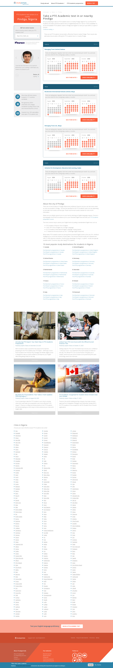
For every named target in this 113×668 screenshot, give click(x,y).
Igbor (45, 479)
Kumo (45, 597)
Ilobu (45, 519)
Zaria (73, 611)
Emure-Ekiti (18, 579)
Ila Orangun (47, 510)
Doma (17, 549)
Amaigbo (17, 461)
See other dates (71, 77)
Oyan (73, 535)
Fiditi (16, 595)
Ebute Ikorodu (19, 558)
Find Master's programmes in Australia (82, 274)
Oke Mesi (74, 503)
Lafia (45, 602)
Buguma (17, 521)
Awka (16, 482)
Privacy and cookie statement (23, 665)
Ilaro (45, 512)
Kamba (46, 567)
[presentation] (16, 58)
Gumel (45, 435)
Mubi (73, 459)
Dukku (17, 551)
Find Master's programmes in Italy (52, 297)
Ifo (44, 466)
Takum (74, 572)
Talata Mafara (76, 574)
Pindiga (60, 12)
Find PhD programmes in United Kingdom (83, 254)
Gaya (16, 609)
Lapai (45, 611)
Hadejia (46, 452)
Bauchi (17, 496)
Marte (74, 445)
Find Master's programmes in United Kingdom (84, 252)
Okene (74, 505)
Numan (74, 477)
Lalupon (46, 609)
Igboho (46, 477)
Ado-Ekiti (17, 440)
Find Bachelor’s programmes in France (53, 284)
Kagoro (46, 563)
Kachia (46, 556)
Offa (73, 486)
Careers (16, 657)
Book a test (91, 3)
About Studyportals (19, 654)
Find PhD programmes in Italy (51, 299)
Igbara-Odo (47, 468)
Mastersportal (46, 655)
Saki (73, 556)
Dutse (17, 553)
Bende (17, 500)
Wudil (73, 602)
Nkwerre (74, 470)
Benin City (18, 503)
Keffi (45, 581)
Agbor (17, 447)
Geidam (17, 614)
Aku (16, 454)
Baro (16, 493)
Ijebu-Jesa (46, 489)
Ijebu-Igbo (46, 486)
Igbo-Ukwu (47, 475)
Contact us (16, 659)
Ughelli (74, 588)
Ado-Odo (17, 442)
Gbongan (17, 611)
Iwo (45, 540)
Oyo (73, 537)
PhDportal (45, 657)
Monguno (75, 454)
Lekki (45, 614)
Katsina (46, 574)
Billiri (16, 507)
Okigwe (74, 507)
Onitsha (74, 519)
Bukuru (17, 523)
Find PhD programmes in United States (53, 265)
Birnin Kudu (18, 512)
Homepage (46, 12)
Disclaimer (73, 637)
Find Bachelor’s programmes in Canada (53, 250)
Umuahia (74, 590)
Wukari (74, 604)
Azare (17, 484)
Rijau (73, 553)
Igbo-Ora (46, 472)
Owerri (74, 530)
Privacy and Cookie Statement (82, 637)
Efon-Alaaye (18, 563)
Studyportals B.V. (41, 637)
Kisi (45, 584)
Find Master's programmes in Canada (53, 252)
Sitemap (97, 637)
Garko (17, 604)
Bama (17, 491)
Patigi (73, 544)
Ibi (44, 459)
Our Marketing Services (20, 655)
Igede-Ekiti (46, 482)
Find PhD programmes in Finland (81, 288)
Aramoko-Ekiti (19, 468)
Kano (45, 570)
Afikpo (17, 445)
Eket (16, 572)
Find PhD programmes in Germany (81, 265)
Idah (45, 461)
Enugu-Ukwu (18, 586)
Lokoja (74, 431)
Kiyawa (46, 586)
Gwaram (46, 445)
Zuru (73, 616)
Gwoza (46, 449)
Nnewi (74, 472)
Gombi (45, 433)
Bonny (17, 519)
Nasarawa (75, 463)
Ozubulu (74, 540)
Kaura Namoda (48, 579)
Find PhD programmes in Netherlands (53, 276)
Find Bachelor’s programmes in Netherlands (55, 273)
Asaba (46, 163)
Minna (74, 447)
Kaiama (46, 565)
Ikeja (45, 496)
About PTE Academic (57, 3)
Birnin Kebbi (18, 510)
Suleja (73, 570)
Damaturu (18, 530)
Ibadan (46, 454)
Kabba (45, 553)
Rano (73, 551)
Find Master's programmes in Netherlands (54, 274)
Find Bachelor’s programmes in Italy (52, 295)
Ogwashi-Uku (75, 496)
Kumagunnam (47, 595)
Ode (73, 484)
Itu (44, 537)
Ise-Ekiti (46, 533)
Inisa (45, 523)
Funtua (17, 597)
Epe (16, 588)
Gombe (46, 431)
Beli (16, 498)
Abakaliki (17, 433)
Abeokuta (18, 435)
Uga (73, 584)
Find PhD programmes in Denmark (81, 299)
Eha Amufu (18, 567)
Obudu (74, 482)
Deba (16, 542)
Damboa (17, 533)
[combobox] (27, 36)
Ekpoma (17, 574)
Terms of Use (92, 637)
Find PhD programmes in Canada (52, 254)
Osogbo (74, 523)
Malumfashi (75, 442)
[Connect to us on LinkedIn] (79, 655)
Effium (17, 560)
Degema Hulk (19, 544)
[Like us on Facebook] (74, 655)
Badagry (17, 489)
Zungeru (74, 614)
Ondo (73, 516)
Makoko (74, 438)
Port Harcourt (76, 547)
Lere (45, 616)
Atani (16, 475)
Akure (17, 456)
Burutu (17, 526)
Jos (45, 551)
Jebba (45, 544)
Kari (45, 572)
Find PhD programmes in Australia (81, 276)
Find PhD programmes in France (52, 288)
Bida (16, 505)
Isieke (45, 535)
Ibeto (45, 456)
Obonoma (75, 479)
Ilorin (45, 521)
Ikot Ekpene (47, 507)
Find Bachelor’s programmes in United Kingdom (85, 250)
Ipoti (45, 528)
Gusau (45, 440)
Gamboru (18, 600)
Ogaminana (75, 489)
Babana (17, 486)
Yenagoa (74, 607)
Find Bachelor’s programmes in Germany (83, 261)
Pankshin (74, 542)
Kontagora (47, 588)
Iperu (45, 526)
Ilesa (45, 514)
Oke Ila (74, 500)
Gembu (17, 616)
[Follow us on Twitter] (74, 660)
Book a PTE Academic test (71, 626)
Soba (73, 563)
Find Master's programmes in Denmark (83, 297)
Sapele (74, 558)
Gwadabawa (47, 442)
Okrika (74, 510)
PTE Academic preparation (75, 3)
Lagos (45, 607)
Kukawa (46, 593)
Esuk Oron (18, 590)
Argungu (17, 470)
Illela (45, 516)
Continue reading (47, 29)
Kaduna (47, 44)
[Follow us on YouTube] (84, 655)
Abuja (46, 86)
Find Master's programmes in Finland (82, 286)
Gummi (46, 438)
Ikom (45, 505)
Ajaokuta (17, 452)
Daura (17, 537)
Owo (73, 533)
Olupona (74, 514)
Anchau (17, 463)
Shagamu (74, 560)
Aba (16, 431)
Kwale (45, 600)
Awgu (16, 479)
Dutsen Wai (18, 556)
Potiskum (74, 549)
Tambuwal (75, 577)
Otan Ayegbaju (76, 526)
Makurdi (74, 440)
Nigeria (54, 12)
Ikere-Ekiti (46, 498)
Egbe (16, 565)
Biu (16, 514)
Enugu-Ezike (18, 584)
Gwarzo (46, 447)
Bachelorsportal (47, 654)
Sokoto (74, 567)
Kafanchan (47, 560)
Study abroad (45, 3)
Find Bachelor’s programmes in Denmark (83, 295)
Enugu (17, 581)
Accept (91, 665)
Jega (45, 547)
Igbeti (45, 470)
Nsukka (74, 475)
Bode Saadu (18, 516)
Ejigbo (17, 570)
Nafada (74, 461)
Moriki (74, 456)
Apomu (17, 466)
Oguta (74, 493)
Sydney (35, 76)
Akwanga (17, 459)
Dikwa (17, 547)
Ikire (45, 500)
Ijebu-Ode (46, 491)
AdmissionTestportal (48, 661)
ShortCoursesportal (48, 659)
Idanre (45, 463)
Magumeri (75, 433)
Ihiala (45, 484)
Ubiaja (74, 581)
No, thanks (98, 665)
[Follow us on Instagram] (79, 660)
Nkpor (74, 468)
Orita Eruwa (75, 521)
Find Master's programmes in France (53, 286)
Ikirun (45, 503)
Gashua (17, 607)
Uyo (73, 595)
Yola (73, 609)
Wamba (74, 597)
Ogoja (73, 491)
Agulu (16, 449)
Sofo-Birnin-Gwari (77, 565)
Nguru (74, 466)
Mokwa (74, 452)
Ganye (17, 602)
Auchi (16, 477)
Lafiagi (45, 604)
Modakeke (75, 449)
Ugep (73, 586)
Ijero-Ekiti (46, 493)
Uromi (74, 593)
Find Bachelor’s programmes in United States (55, 261)
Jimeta (45, 549)
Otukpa (74, 528)
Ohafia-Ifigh (75, 498)
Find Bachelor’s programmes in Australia (83, 273)
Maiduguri (75, 435)
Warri (73, 600)
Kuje (45, 590)
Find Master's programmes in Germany (83, 263)
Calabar (17, 528)
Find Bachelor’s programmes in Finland (82, 284)
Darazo (17, 535)
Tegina (74, 579)
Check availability (88, 77)
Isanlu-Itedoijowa (48, 530)
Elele (16, 577)
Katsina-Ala (47, 577)
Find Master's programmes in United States (55, 263)
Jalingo (45, 542)
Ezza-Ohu (18, 593)
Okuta (73, 512)
